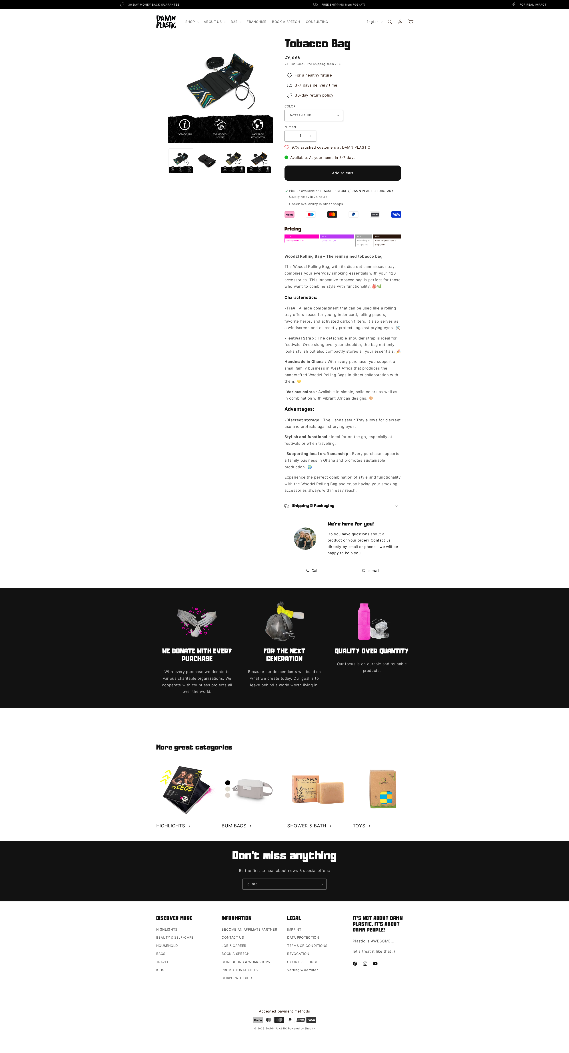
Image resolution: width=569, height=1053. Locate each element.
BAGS (161, 954)
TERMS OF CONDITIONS (307, 946)
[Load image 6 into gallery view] (207, 161)
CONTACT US (233, 938)
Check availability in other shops (316, 204)
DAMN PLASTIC (277, 1028)
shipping (319, 64)
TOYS (359, 826)
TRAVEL (162, 962)
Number (290, 127)
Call (314, 570)
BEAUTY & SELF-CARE (175, 938)
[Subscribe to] (321, 884)
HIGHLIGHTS (170, 826)
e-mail (372, 570)
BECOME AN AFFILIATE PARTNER (249, 930)
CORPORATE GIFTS (237, 978)
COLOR (289, 106)
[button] (191, 22)
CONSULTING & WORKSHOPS (246, 962)
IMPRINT (294, 930)
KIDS (160, 970)
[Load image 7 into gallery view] (233, 161)
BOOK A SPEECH (236, 954)
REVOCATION (298, 954)
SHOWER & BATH (306, 826)
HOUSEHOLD (167, 946)
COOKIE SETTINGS (302, 962)
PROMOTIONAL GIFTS (240, 970)
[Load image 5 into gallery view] (181, 161)
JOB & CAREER (234, 946)
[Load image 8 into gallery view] (259, 161)
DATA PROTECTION (303, 938)
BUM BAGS (234, 826)
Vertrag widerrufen (303, 970)
